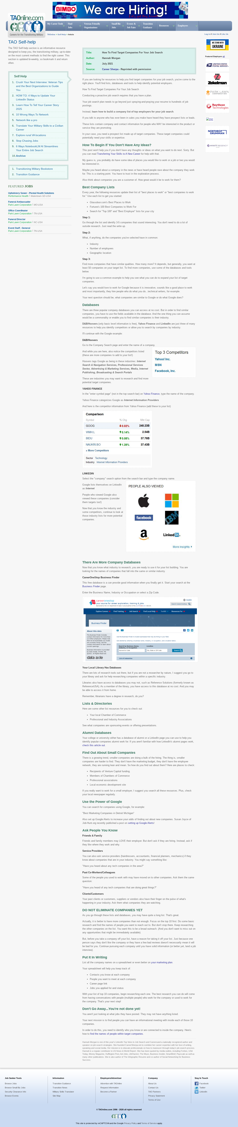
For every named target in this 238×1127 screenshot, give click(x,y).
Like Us (224, 34)
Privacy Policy (130, 1123)
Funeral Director (16, 219)
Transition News (60, 1087)
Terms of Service (149, 1123)
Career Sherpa (110, 69)
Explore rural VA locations (31, 135)
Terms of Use (154, 1100)
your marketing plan (161, 962)
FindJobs (70, 25)
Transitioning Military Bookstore (34, 168)
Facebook (204, 1083)
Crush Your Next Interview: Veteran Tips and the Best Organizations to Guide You (39, 86)
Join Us (215, 34)
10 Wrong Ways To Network (32, 114)
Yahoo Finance (152, 393)
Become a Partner (108, 1092)
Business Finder (91, 586)
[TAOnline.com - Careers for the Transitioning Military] (26, 25)
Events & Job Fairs (131, 25)
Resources (164, 25)
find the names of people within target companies (116, 1033)
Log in (207, 34)
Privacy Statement (156, 1096)
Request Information (109, 1087)
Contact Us (153, 1087)
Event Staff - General (19, 228)
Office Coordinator (18, 210)
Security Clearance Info (15, 1092)
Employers (183, 25)
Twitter (202, 1087)
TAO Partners (154, 1092)
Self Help (62, 34)
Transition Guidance (148, 25)
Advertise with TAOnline (111, 1083)
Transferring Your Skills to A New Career (118, 153)
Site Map (56, 1096)
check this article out (93, 745)
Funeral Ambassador (19, 202)
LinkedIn (203, 1092)
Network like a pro (26, 120)
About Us (152, 1083)
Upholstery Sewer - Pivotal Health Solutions (31, 193)
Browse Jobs (11, 1083)
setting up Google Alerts (141, 823)
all (224, 56)
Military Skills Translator (63, 1092)
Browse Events (12, 1096)
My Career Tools (55, 23)
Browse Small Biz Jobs (15, 1087)
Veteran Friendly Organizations (92, 25)
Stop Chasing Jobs (27, 140)
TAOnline (51, 34)
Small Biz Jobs (116, 25)
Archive (21, 155)
